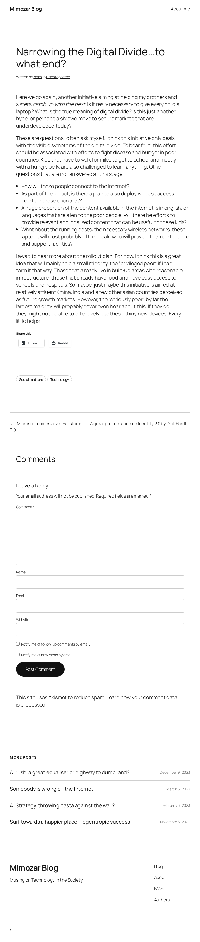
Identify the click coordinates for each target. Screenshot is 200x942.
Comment (25, 506)
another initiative (78, 97)
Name (21, 571)
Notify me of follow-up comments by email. (55, 644)
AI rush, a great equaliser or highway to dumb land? (69, 772)
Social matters (31, 379)
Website (22, 619)
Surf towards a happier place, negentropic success (70, 822)
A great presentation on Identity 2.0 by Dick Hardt (138, 423)
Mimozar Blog (26, 8)
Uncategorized (58, 76)
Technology (59, 379)
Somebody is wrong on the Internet (51, 789)
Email (20, 595)
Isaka (37, 76)
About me (180, 9)
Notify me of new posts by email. (47, 654)
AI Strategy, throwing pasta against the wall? (62, 805)
